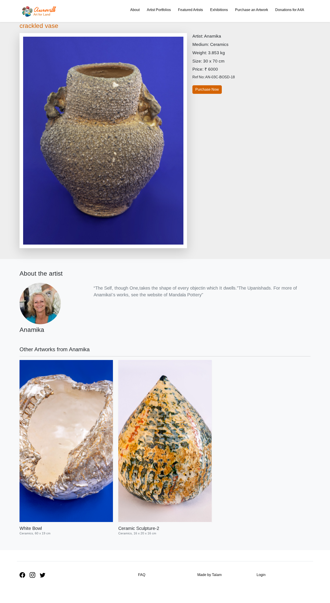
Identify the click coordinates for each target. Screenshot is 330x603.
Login (261, 575)
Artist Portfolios (159, 10)
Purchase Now (207, 89)
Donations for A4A (289, 10)
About (135, 10)
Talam (217, 575)
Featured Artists (190, 10)
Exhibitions (219, 10)
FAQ (141, 575)
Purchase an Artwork (251, 10)
